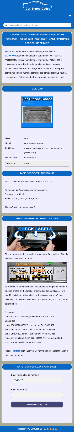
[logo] (37, 6)
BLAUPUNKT (11, 56)
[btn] (5, 25)
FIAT (7, 51)
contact (16, 351)
